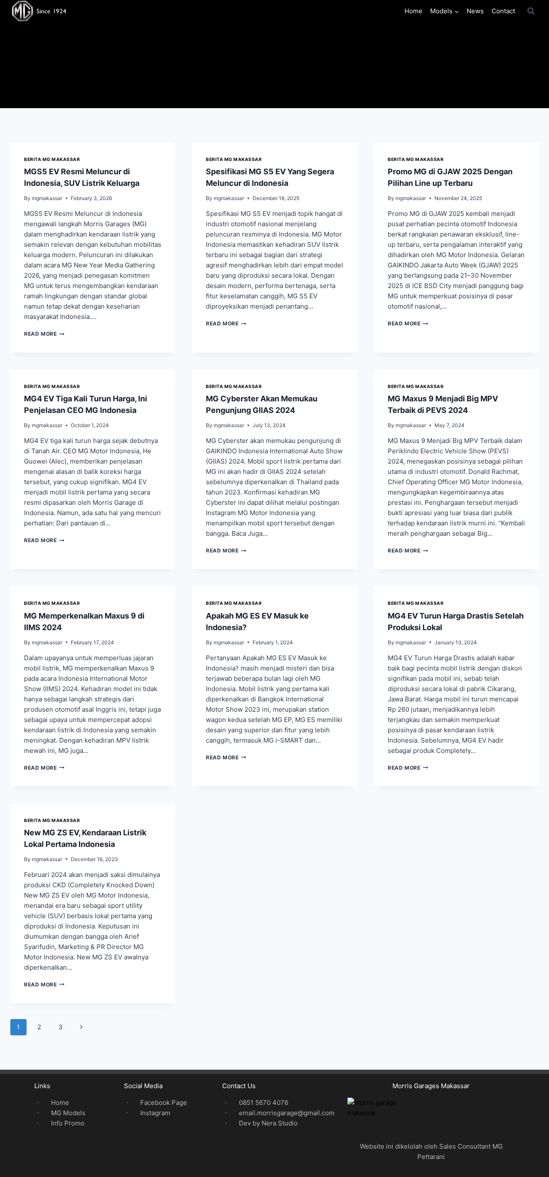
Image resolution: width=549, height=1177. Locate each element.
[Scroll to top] (528, 1156)
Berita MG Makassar (52, 159)
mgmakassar (47, 198)
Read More (44, 334)
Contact (503, 11)
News (475, 11)
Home (413, 11)
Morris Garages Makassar (431, 1086)
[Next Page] (81, 1027)
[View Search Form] (531, 11)
